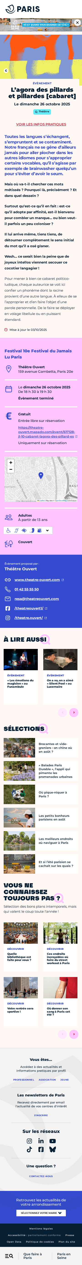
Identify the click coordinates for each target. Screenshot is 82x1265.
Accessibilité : (34, 1235)
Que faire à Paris (32, 1256)
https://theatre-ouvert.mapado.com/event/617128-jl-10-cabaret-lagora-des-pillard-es (46, 432)
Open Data (14, 1241)
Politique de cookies (40, 1241)
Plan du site (67, 1241)
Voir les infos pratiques (41, 124)
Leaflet (41, 500)
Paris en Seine (64, 1256)
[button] (40, 475)
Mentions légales (41, 1228)
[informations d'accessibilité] (28, 530)
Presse (69, 1235)
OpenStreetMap (61, 500)
